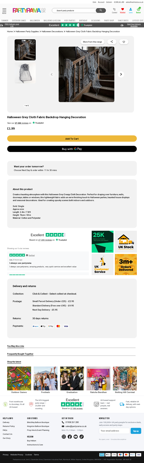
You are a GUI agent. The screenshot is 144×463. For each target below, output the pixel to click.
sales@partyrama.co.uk (134, 2)
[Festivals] (46, 378)
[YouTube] (76, 437)
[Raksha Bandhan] (98, 378)
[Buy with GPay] (72, 149)
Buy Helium (31, 440)
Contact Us (7, 434)
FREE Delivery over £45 (12, 25)
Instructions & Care (35, 445)
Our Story (6, 438)
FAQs (5, 430)
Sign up (136, 430)
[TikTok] (81, 437)
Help (94, 2)
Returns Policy (9, 426)
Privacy (5, 455)
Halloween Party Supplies (27, 31)
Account (101, 2)
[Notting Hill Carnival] (125, 378)
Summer (4, 20)
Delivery (109, 2)
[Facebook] (70, 437)
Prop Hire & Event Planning (38, 430)
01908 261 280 (119, 2)
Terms (36, 455)
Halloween (35, 20)
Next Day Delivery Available (134, 25)
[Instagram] (64, 437)
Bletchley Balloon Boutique (38, 422)
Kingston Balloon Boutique (38, 426)
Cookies (28, 455)
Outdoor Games (19, 20)
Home (10, 31)
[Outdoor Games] (19, 378)
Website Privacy (16, 455)
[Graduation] (72, 378)
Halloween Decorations (52, 31)
